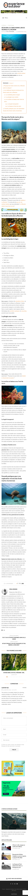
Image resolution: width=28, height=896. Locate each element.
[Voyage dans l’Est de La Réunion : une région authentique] (14, 662)
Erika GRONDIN (10, 31)
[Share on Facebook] (19, 583)
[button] (3, 665)
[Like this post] (17, 583)
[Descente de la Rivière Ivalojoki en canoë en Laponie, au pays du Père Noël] (6, 856)
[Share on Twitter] (21, 583)
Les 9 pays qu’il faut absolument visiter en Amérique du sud (17, 865)
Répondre (24, 687)
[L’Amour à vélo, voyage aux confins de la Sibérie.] (6, 847)
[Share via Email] (22, 583)
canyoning (23, 311)
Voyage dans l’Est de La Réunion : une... (14, 672)
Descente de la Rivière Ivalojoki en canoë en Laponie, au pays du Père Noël (19, 856)
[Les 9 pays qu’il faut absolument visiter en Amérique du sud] (6, 866)
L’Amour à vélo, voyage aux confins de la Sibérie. (18, 845)
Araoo (15, 890)
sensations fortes (19, 301)
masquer (11, 83)
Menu (6, 18)
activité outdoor (21, 73)
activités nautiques (14, 311)
